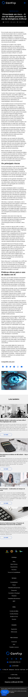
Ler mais (6, 434)
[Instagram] (11, 659)
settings (12, 692)
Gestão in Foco (22, 22)
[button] (24, 3)
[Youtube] (21, 659)
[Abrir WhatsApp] (25, 694)
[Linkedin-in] (16, 659)
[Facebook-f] (7, 659)
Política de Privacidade (14, 678)
